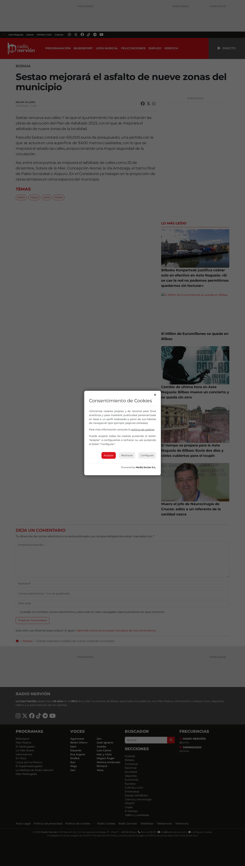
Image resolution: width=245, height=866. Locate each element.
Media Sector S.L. (146, 467)
